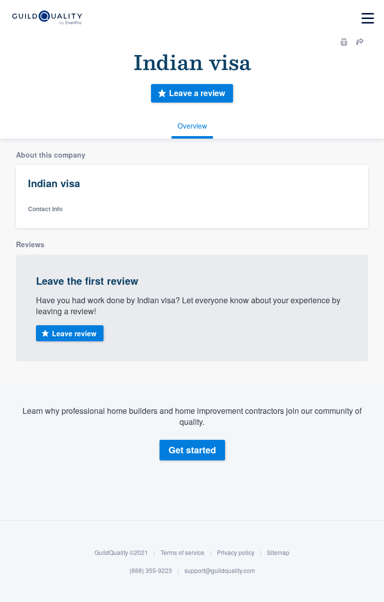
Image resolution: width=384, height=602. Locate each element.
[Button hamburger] (368, 18)
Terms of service (182, 552)
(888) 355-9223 (151, 570)
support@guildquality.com (219, 570)
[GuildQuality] (47, 18)
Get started (192, 449)
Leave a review (197, 93)
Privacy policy (235, 552)
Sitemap (278, 552)
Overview (192, 126)
